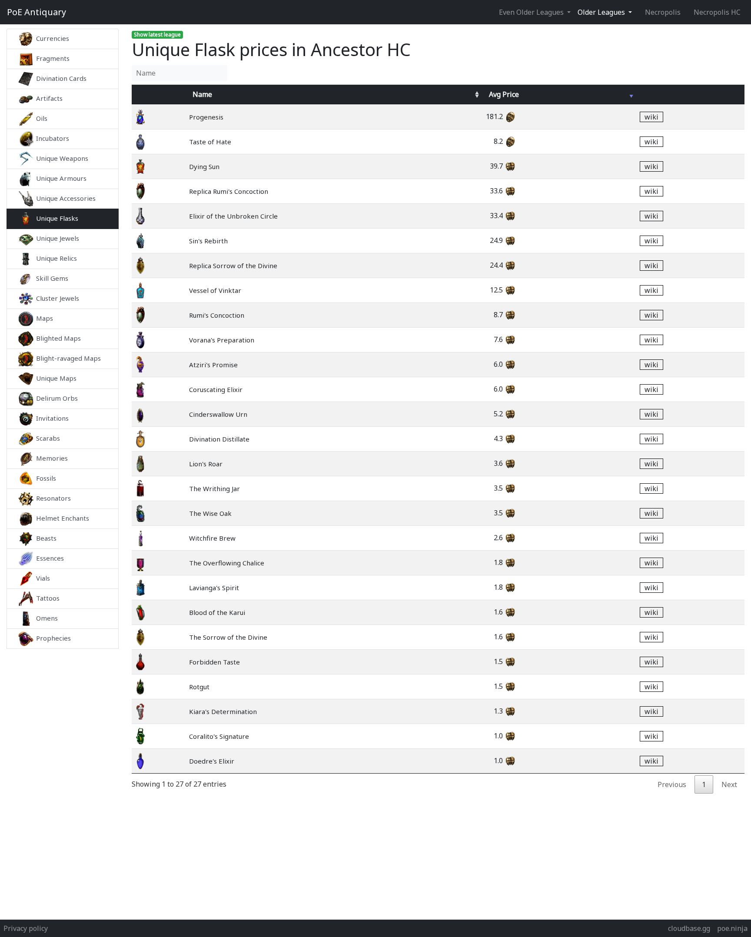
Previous (672, 784)
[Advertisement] (63, 778)
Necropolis (663, 12)
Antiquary (36, 12)
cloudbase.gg (689, 928)
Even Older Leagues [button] (532, 12)
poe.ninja (732, 928)
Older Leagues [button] (602, 12)
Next (729, 784)
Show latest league (157, 34)
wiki (651, 117)
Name (202, 94)
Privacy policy (25, 928)
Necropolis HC (717, 12)
